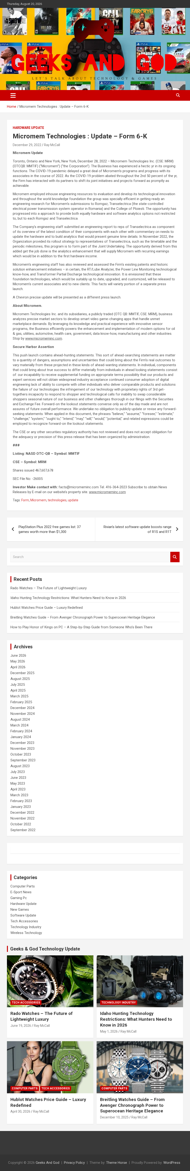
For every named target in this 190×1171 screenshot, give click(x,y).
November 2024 (22, 714)
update (73, 500)
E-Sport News (21, 892)
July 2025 (17, 685)
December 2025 (22, 673)
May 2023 (17, 783)
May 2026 (17, 661)
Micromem (38, 500)
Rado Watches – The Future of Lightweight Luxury (48, 588)
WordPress (171, 1163)
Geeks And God (47, 1163)
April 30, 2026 (20, 1111)
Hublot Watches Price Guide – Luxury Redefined (47, 608)
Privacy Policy (74, 1163)
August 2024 (20, 719)
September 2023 (22, 760)
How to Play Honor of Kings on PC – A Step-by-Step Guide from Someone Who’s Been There (81, 627)
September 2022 (22, 830)
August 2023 (20, 766)
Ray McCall (52, 145)
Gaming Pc (18, 898)
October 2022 (20, 824)
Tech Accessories (24, 921)
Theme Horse (116, 1163)
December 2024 (22, 708)
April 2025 (17, 690)
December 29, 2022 (27, 145)
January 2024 (20, 737)
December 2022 (22, 812)
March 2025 (19, 696)
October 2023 (20, 754)
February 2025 (21, 702)
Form (25, 500)
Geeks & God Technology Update (45, 949)
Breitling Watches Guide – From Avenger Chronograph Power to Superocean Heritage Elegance (82, 617)
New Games (19, 909)
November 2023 (22, 748)
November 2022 (22, 818)
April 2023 (17, 789)
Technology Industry (25, 927)
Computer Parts (22, 886)
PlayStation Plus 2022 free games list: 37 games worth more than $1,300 (50, 529)
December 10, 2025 (114, 1117)
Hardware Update (28, 128)
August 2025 (20, 679)
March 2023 (19, 795)
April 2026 (17, 667)
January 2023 (20, 807)
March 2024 (19, 725)
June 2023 (18, 778)
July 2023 (17, 772)
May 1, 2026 (109, 1031)
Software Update (23, 915)
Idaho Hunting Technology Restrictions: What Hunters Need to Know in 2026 (68, 598)
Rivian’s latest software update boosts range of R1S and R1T (137, 529)
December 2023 (22, 743)
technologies (57, 500)
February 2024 (21, 731)
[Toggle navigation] (13, 95)
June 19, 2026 (20, 1025)
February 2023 (21, 801)
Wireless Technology (26, 933)
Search (175, 557)
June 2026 (18, 655)
